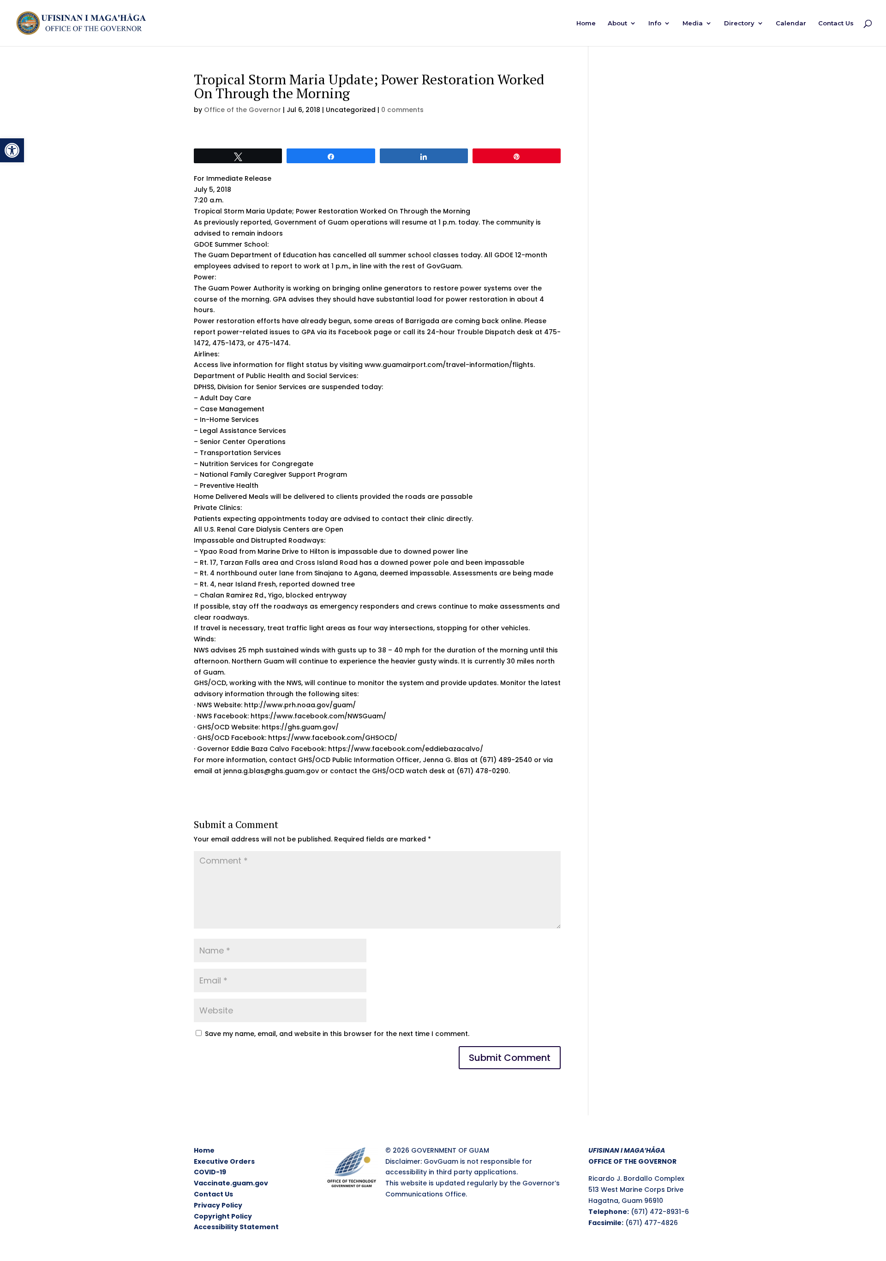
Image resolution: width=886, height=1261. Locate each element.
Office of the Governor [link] (242, 109)
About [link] (617, 23)
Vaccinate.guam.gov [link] (231, 1183)
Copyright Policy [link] (223, 1216)
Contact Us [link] (836, 23)
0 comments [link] (402, 109)
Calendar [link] (791, 23)
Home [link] (586, 23)
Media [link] (692, 23)
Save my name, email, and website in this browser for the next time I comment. (337, 1033)
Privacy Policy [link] (218, 1205)
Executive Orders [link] (224, 1161)
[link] (12, 150)
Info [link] (654, 23)
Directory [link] (739, 23)
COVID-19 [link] (210, 1172)
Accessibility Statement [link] (236, 1226)
